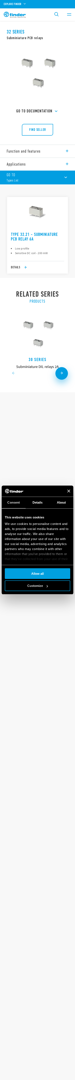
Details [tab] (37, 502)
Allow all (37, 573)
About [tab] (61, 502)
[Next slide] (61, 373)
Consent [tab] (13, 502)
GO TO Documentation (34, 111)
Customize (35, 586)
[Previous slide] (13, 373)
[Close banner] (68, 491)
